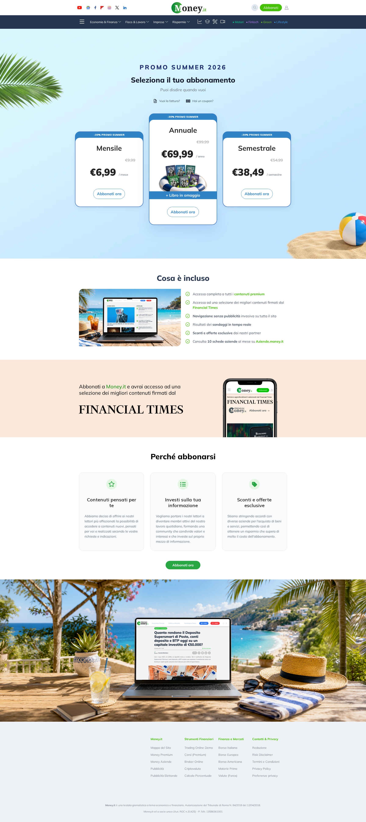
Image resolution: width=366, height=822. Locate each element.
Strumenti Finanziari (199, 739)
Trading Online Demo (198, 748)
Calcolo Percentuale (198, 776)
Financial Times (205, 307)
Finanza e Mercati (231, 739)
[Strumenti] (215, 22)
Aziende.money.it (269, 341)
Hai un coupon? (202, 101)
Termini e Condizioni (265, 762)
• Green (266, 22)
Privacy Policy (261, 769)
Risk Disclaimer (262, 755)
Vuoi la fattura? (169, 101)
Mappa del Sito (161, 748)
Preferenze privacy (265, 776)
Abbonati (270, 8)
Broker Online (193, 762)
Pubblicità (157, 769)
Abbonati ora (109, 193)
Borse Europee (228, 755)
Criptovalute (192, 769)
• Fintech (252, 22)
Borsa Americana (230, 762)
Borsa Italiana (227, 748)
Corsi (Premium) (195, 755)
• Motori (238, 22)
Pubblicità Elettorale (164, 776)
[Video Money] (222, 22)
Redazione (259, 748)
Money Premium (162, 755)
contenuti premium (249, 294)
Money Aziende (161, 762)
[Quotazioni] (199, 22)
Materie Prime (227, 769)
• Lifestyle (281, 22)
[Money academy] (207, 22)
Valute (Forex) (227, 776)
